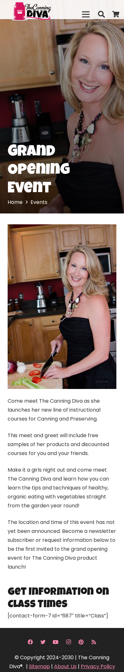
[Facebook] (30, 642)
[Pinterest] (81, 642)
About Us (65, 666)
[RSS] (93, 642)
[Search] (101, 14)
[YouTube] (55, 642)
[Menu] (86, 14)
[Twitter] (43, 642)
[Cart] (116, 14)
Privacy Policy (98, 666)
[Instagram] (68, 642)
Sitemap (39, 666)
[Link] (45, 9)
